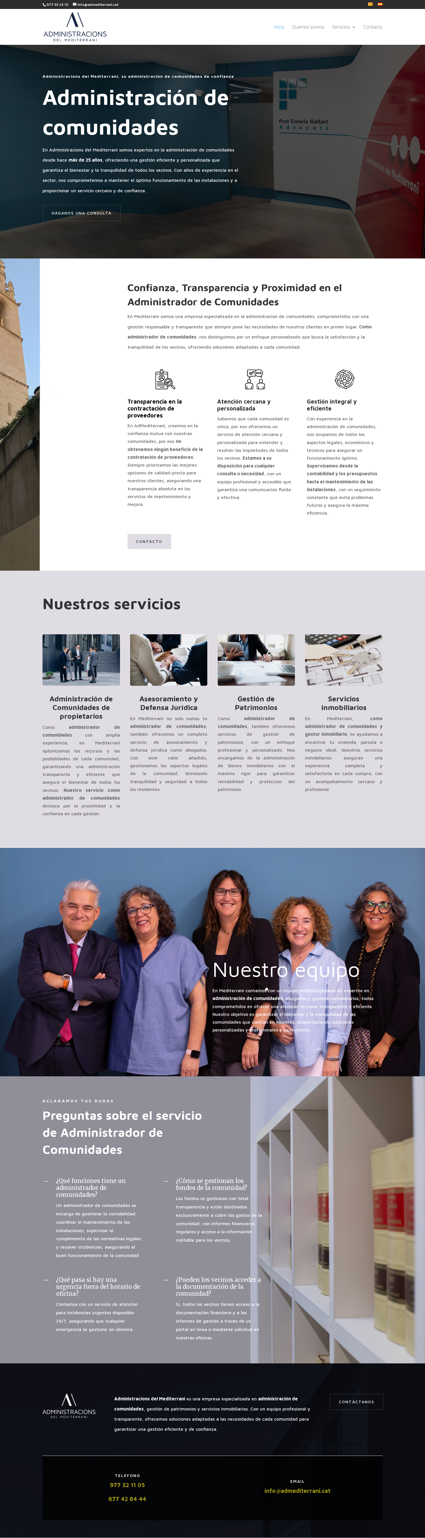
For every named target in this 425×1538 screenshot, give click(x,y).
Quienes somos (308, 27)
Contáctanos (356, 1401)
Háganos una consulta (82, 212)
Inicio (279, 27)
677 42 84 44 (127, 1499)
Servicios (341, 27)
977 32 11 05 (127, 1485)
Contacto (372, 27)
